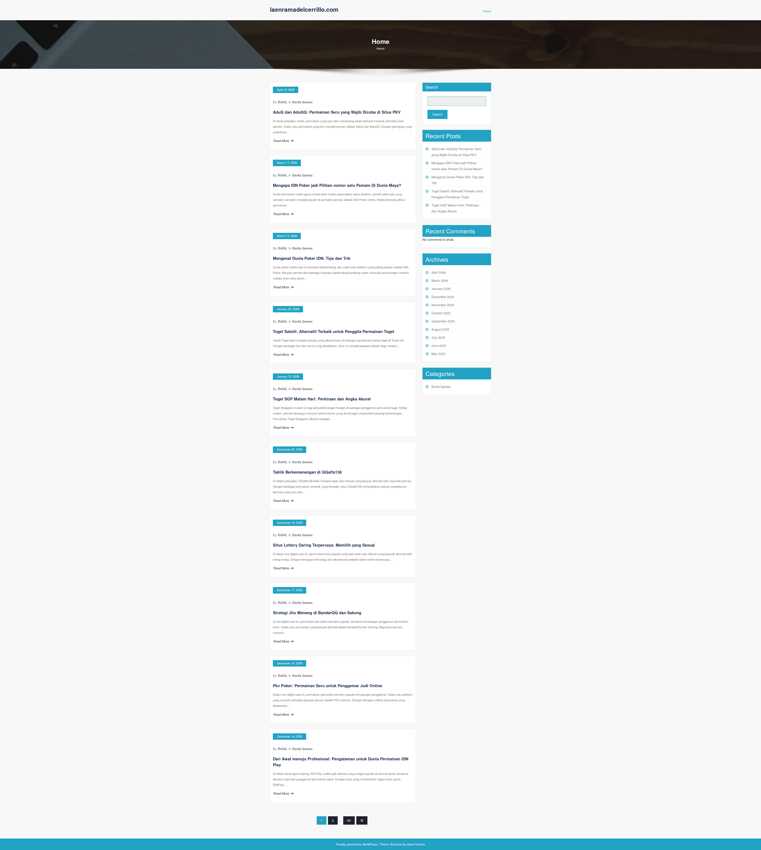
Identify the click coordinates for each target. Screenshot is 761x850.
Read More (281, 140)
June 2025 (438, 345)
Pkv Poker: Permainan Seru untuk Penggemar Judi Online (327, 685)
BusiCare (396, 844)
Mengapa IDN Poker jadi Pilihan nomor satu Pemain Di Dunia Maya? (337, 185)
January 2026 (441, 288)
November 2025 (442, 305)
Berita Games (302, 102)
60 (349, 820)
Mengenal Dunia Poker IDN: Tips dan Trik (311, 258)
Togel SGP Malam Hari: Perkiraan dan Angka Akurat (322, 399)
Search (431, 87)
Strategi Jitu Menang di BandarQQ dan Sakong (317, 612)
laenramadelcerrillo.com (304, 9)
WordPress (369, 844)
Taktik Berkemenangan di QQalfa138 (307, 472)
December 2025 (442, 297)
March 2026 (439, 280)
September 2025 (443, 321)
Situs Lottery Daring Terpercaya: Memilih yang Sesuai (324, 545)
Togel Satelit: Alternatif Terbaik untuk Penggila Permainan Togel (333, 331)
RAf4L (282, 102)
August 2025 (440, 329)
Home (487, 11)
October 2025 (440, 313)
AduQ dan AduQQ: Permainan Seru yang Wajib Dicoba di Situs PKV (337, 112)
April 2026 (438, 272)
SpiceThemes (415, 844)
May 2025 (438, 353)
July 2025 (438, 337)
